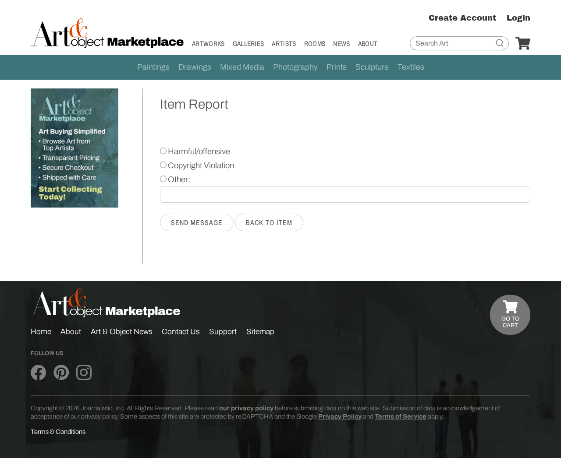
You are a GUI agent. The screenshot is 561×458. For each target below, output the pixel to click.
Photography (295, 67)
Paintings (153, 67)
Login (518, 18)
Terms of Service (400, 416)
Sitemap (260, 332)
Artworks (208, 43)
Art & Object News (122, 332)
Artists (284, 43)
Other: (179, 179)
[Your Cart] (522, 44)
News (341, 43)
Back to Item (269, 222)
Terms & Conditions (58, 431)
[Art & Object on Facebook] (38, 372)
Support (223, 332)
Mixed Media (242, 67)
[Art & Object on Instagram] (84, 372)
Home (41, 332)
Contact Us (181, 332)
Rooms (315, 43)
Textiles (411, 67)
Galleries (248, 43)
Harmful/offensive (199, 151)
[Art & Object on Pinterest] (61, 372)
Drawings (194, 67)
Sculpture (372, 67)
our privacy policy (246, 408)
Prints (337, 67)
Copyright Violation (201, 165)
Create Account (462, 18)
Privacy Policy (340, 416)
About (368, 43)
